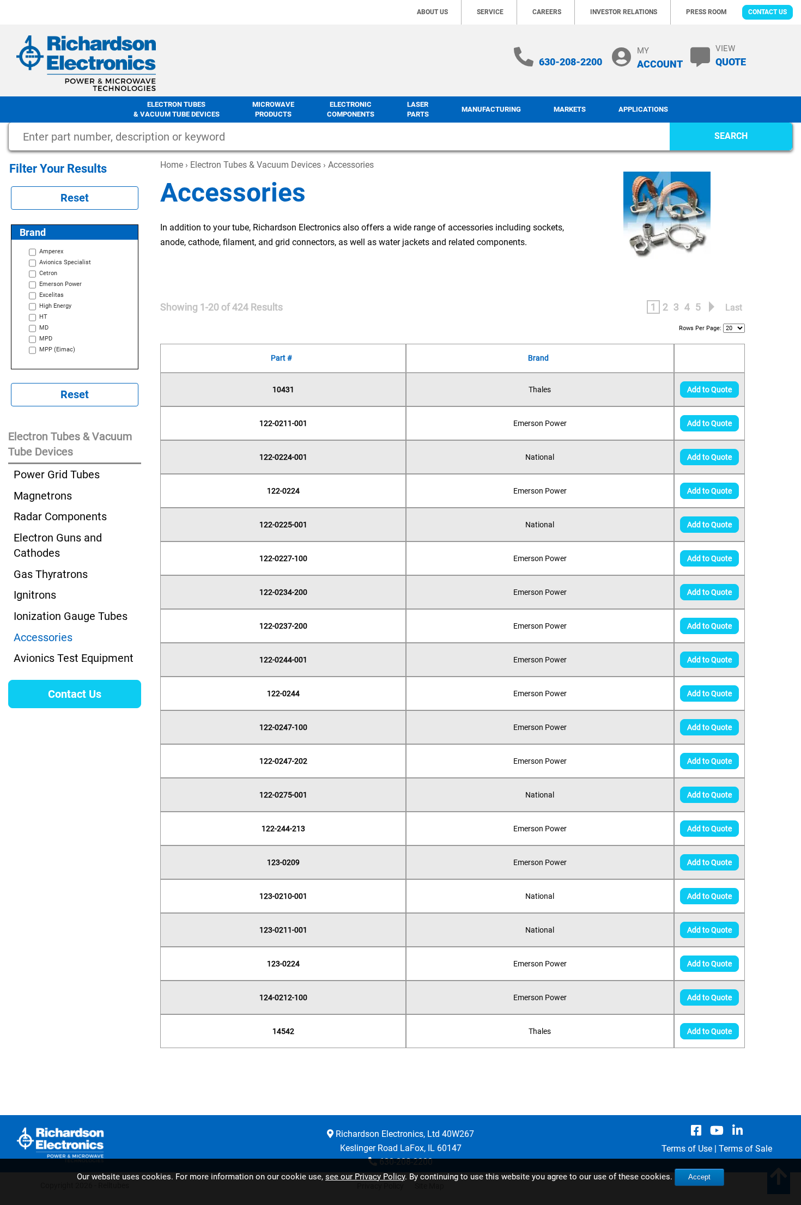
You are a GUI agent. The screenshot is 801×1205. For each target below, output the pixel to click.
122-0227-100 (283, 558)
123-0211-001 (283, 930)
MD (43, 327)
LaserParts (418, 109)
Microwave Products (273, 109)
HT (43, 316)
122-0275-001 (283, 794)
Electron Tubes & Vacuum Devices (255, 165)
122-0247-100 (283, 727)
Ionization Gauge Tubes (71, 616)
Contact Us (767, 12)
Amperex (51, 251)
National (539, 457)
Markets (570, 109)
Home (171, 165)
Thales (540, 389)
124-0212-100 (283, 997)
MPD (45, 338)
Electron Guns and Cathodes (58, 545)
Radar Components (60, 516)
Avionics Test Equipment (74, 658)
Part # (283, 358)
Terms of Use (687, 1148)
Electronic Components (350, 109)
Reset (74, 197)
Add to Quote (709, 389)
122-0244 (283, 693)
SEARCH (731, 136)
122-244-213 (283, 828)
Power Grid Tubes (57, 474)
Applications (643, 109)
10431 (283, 389)
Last (733, 307)
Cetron (48, 273)
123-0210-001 (283, 896)
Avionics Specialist (65, 262)
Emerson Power (540, 423)
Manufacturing (491, 109)
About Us (432, 12)
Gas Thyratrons (51, 574)
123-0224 (283, 963)
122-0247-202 (283, 761)
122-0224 (283, 490)
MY (660, 57)
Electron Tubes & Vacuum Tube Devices (177, 109)
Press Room (706, 12)
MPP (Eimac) (57, 349)
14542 (283, 1031)
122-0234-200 (283, 592)
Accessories (43, 637)
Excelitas (51, 295)
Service (490, 12)
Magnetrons (43, 495)
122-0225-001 (283, 524)
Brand (540, 358)
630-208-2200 (570, 62)
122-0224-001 (283, 457)
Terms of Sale (745, 1148)
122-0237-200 (283, 626)
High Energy (55, 305)
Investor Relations (623, 12)
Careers (546, 12)
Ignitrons (35, 594)
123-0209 (283, 862)
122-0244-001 (283, 659)
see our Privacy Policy (365, 1177)
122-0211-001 (283, 423)
